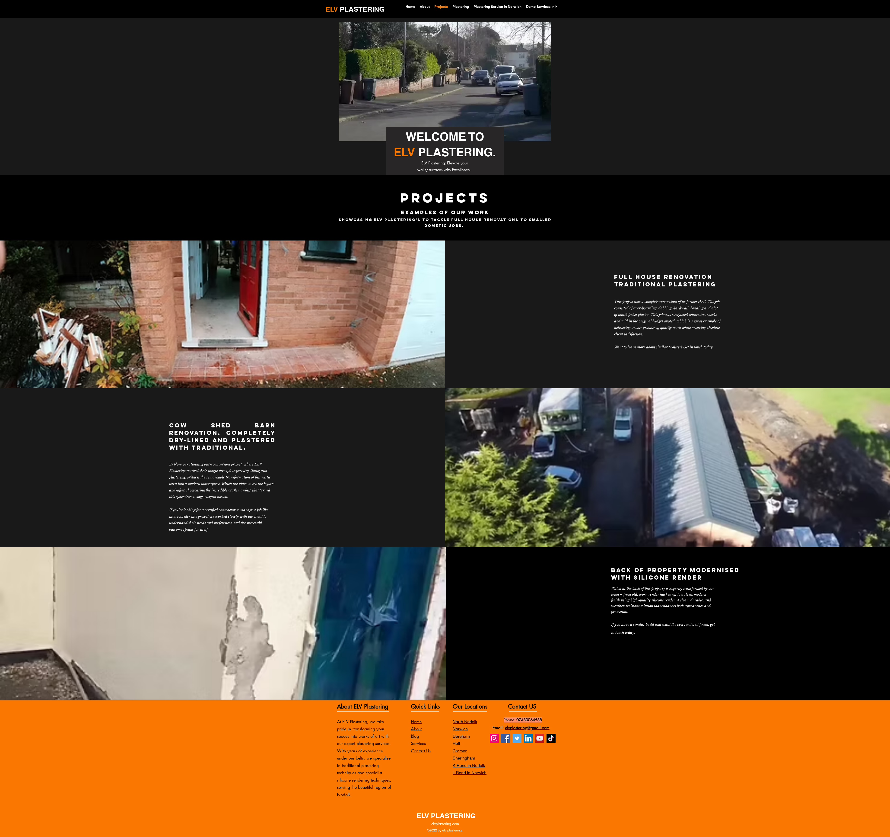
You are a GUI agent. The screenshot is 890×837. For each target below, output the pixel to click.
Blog (415, 736)
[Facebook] (505, 738)
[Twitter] (516, 738)
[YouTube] (539, 738)
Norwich (460, 728)
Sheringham (464, 758)
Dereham (461, 736)
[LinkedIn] (528, 738)
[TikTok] (551, 738)
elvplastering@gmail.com (527, 727)
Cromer (460, 750)
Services (418, 743)
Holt (456, 743)
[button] (545, 136)
